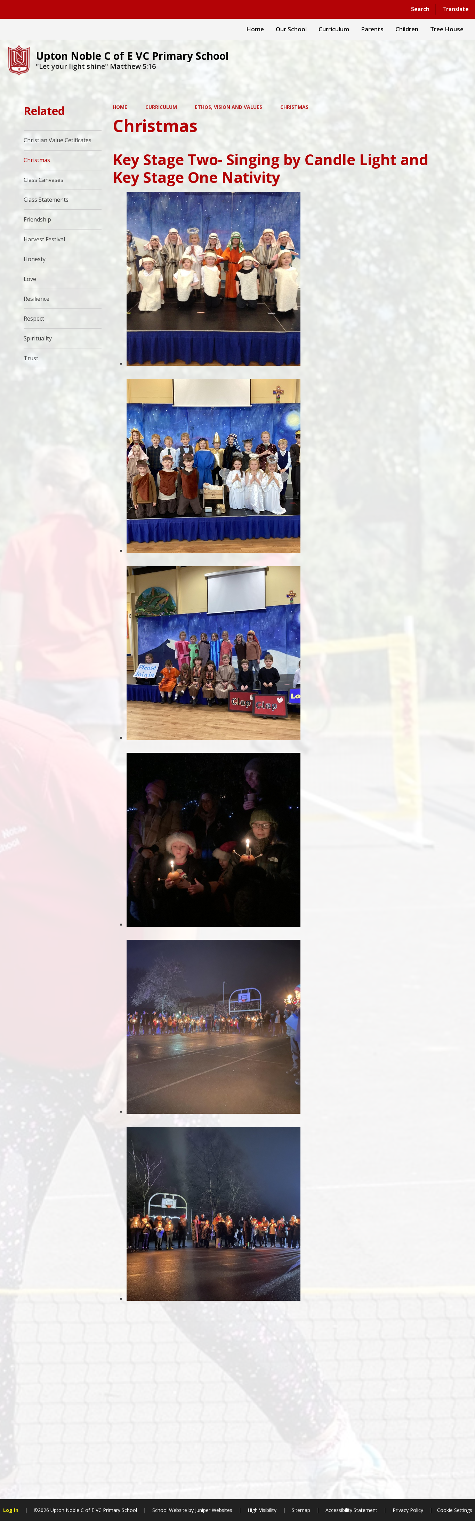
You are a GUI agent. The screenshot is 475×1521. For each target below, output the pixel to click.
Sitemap (301, 1510)
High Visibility (262, 1510)
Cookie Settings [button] (454, 1510)
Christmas (294, 107)
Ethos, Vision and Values (228, 107)
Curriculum (161, 107)
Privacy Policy (408, 1510)
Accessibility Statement (351, 1510)
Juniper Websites (213, 1510)
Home (120, 107)
